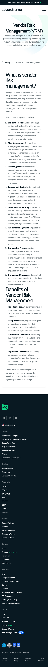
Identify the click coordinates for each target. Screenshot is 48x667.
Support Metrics (8, 629)
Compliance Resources (10, 581)
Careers (9, 552)
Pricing (4, 454)
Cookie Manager (41, 659)
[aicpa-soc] (4, 645)
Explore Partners (8, 537)
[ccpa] (14, 645)
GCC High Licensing (9, 599)
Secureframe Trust (8, 443)
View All (5, 512)
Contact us (6, 617)
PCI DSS (5, 501)
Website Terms (28, 659)
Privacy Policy (16, 659)
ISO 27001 (6, 494)
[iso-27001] (9, 645)
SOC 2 (4, 490)
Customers (6, 559)
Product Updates (8, 450)
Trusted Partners (8, 523)
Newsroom (6, 556)
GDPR (4, 508)
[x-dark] (10, 418)
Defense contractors (9, 475)
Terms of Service (5, 659)
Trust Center (6, 563)
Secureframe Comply (9, 435)
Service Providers (8, 530)
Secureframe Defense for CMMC (14, 439)
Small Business (7, 468)
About (4, 548)
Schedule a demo (8, 621)
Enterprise (6, 472)
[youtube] (16, 418)
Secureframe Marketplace (11, 457)
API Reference (7, 596)
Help (3, 614)
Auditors (5, 526)
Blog (3, 574)
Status (4, 625)
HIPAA (4, 497)
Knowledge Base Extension (12, 592)
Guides (4, 585)
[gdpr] (18, 645)
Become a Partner (8, 534)
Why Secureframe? (9, 446)
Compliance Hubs (8, 577)
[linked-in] (4, 418)
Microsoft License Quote (11, 603)
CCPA (4, 505)
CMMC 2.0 (6, 486)
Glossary (5, 588)
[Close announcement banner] (44, 3)
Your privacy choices (9, 632)
